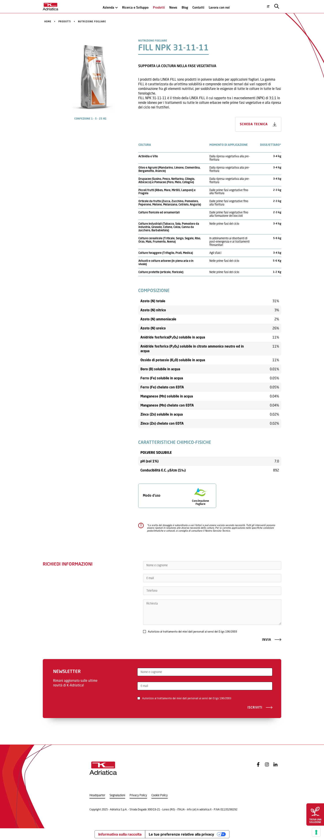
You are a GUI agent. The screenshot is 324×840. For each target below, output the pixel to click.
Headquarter (97, 795)
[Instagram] (267, 764)
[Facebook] (258, 764)
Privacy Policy (138, 795)
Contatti (198, 7)
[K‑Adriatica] (50, 6)
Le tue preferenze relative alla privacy (181, 834)
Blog (185, 7)
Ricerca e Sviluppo (135, 7)
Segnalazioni (117, 795)
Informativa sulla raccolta (120, 834)
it (268, 6)
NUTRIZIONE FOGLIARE (92, 21)
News (173, 7)
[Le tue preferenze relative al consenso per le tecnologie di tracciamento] (316, 832)
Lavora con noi (219, 7)
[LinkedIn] (275, 764)
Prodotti (159, 7)
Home (47, 21)
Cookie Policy (159, 795)
